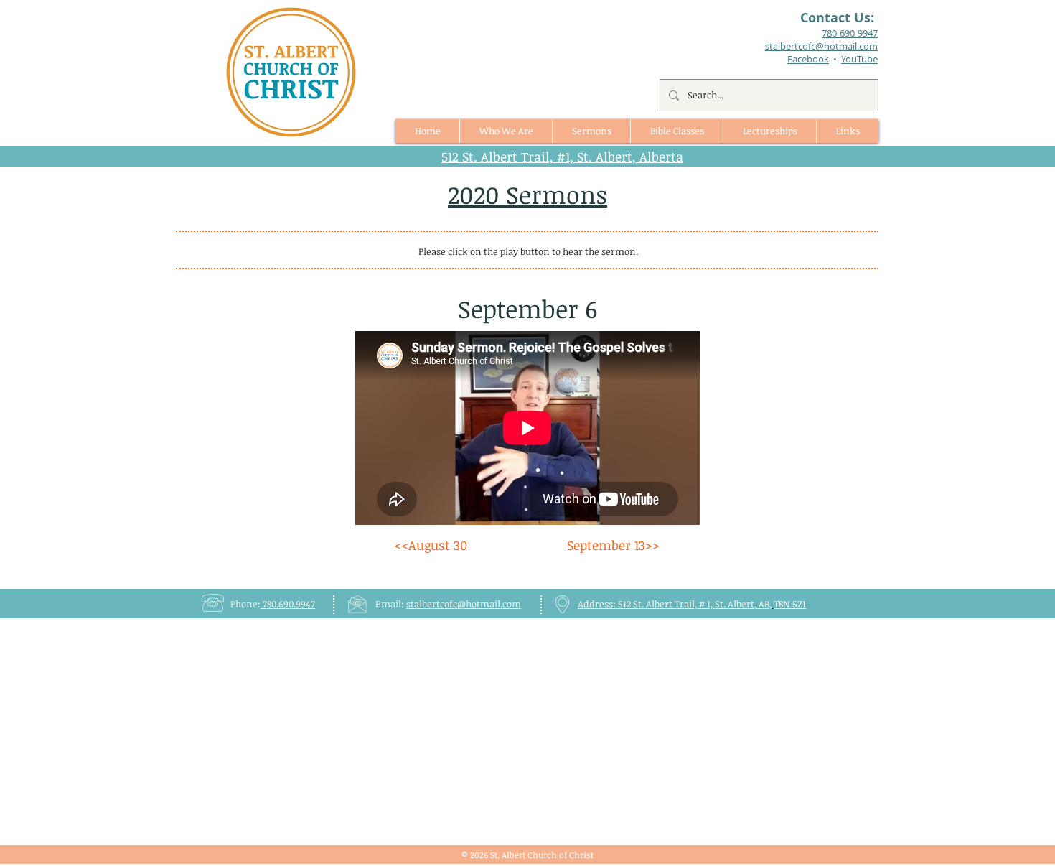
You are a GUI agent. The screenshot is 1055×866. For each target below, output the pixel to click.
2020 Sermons (527, 194)
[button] (591, 131)
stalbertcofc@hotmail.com (463, 603)
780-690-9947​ (850, 33)
